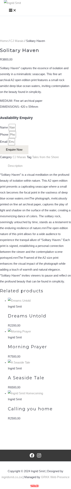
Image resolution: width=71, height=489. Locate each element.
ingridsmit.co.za (12, 477)
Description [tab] (15, 165)
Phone (4, 134)
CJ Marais (17, 40)
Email (4, 141)
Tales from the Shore (45, 157)
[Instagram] (39, 456)
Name (4, 127)
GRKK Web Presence (55, 477)
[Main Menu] (12, 10)
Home (4, 40)
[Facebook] (32, 456)
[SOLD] (19, 331)
